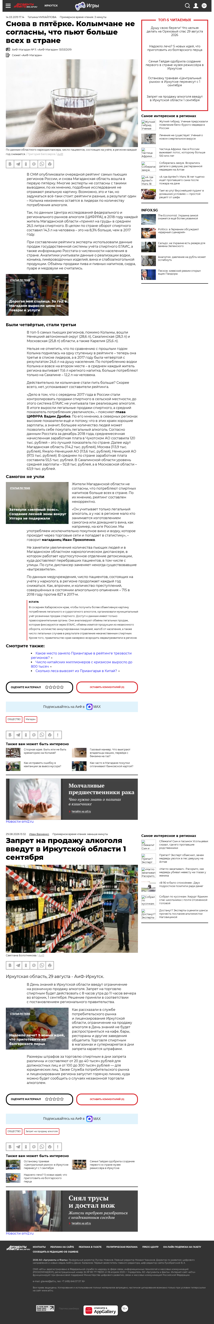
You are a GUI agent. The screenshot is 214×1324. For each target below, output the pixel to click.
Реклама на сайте (62, 1247)
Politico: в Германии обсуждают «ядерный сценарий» (178, 231)
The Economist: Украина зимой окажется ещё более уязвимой (178, 217)
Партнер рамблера (69, 1308)
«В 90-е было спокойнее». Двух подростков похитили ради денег (181, 884)
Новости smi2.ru (20, 822)
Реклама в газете (90, 1247)
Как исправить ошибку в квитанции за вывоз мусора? (42, 764)
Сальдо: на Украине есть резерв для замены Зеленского (181, 245)
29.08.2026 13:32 (16, 834)
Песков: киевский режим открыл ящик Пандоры (179, 272)
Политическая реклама (122, 1247)
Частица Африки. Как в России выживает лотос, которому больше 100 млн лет (182, 152)
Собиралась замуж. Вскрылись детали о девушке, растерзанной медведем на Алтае (180, 166)
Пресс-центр (150, 1247)
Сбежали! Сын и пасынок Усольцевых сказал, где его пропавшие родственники (183, 844)
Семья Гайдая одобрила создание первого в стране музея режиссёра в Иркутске (175, 65)
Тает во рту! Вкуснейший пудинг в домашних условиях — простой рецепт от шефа (181, 194)
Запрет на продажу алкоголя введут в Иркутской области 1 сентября (175, 98)
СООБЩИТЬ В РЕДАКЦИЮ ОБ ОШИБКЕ (55, 1251)
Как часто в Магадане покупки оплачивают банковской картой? (111, 764)
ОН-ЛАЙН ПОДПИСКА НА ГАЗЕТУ (182, 1247)
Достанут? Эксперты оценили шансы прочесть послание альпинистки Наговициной (183, 914)
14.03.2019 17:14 (15, 17)
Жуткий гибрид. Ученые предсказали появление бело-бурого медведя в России (183, 125)
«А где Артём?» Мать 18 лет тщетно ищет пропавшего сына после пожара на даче (182, 180)
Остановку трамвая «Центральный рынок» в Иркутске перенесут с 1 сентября (174, 81)
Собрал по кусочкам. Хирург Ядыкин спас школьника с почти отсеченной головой (183, 900)
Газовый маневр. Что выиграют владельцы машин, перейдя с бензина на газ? (110, 753)
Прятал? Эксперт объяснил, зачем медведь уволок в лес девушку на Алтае (181, 858)
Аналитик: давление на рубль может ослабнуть (182, 258)
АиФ (60, 154)
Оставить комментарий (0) (107, 687)
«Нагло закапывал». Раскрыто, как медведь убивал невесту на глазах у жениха (182, 872)
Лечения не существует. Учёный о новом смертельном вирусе (181, 137)
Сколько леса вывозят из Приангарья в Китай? (76, 671)
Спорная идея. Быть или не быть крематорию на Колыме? (45, 751)
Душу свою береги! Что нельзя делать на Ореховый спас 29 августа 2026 (175, 31)
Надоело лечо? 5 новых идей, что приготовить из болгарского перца (174, 48)
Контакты (39, 1247)
